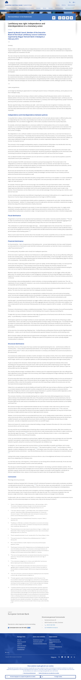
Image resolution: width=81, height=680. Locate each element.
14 (8, 452)
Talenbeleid (51, 648)
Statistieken (38, 8)
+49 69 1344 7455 (50, 625)
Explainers (19, 643)
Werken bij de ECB (71, 5)
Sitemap (7, 652)
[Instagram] (65, 657)
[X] (59, 657)
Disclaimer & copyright (38, 639)
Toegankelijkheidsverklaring (55, 646)
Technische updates (37, 641)
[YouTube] (68, 657)
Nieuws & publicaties (59, 8)
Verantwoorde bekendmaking (40, 643)
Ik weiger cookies (58, 676)
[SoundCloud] (71, 657)
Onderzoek (50, 8)
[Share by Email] (71, 18)
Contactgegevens (21, 647)
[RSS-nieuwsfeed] (74, 657)
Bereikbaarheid (20, 649)
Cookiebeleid (52, 644)
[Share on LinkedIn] (67, 18)
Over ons (58, 5)
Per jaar (28, 10)
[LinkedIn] (62, 657)
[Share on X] (59, 18)
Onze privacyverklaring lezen (29, 673)
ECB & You (64, 5)
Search (70, 2)
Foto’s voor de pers (21, 645)
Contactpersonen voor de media (18, 627)
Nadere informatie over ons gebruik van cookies (49, 673)
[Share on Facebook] (63, 18)
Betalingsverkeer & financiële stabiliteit (26, 8)
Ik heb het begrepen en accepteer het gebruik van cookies (22, 676)
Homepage (7, 10)
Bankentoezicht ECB (69, 8)
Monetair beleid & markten (12, 8)
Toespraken (23, 10)
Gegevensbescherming (54, 639)
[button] (72, 2)
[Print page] (53, 18)
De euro (44, 8)
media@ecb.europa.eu (52, 627)
